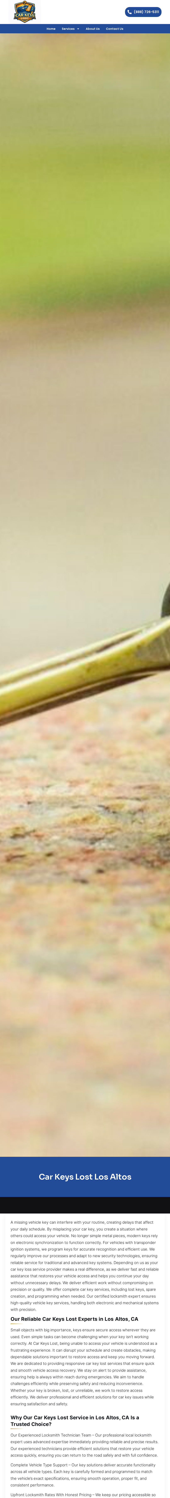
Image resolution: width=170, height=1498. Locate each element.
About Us (93, 29)
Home (51, 29)
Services (68, 29)
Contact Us (114, 29)
